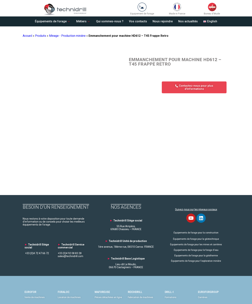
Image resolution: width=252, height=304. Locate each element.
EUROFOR (30, 292)
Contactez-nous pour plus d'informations (196, 87)
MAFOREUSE (102, 292)
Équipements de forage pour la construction (196, 232)
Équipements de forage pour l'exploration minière (196, 261)
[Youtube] (191, 218)
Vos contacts (138, 21)
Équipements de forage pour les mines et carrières (196, 244)
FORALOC (63, 292)
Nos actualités (188, 21)
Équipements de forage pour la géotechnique (196, 239)
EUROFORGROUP (208, 292)
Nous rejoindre (163, 21)
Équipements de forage (51, 21)
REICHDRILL (135, 292)
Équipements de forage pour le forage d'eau (196, 250)
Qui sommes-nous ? (109, 21)
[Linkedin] (201, 218)
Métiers (81, 21)
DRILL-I (169, 292)
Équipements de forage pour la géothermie (196, 255)
